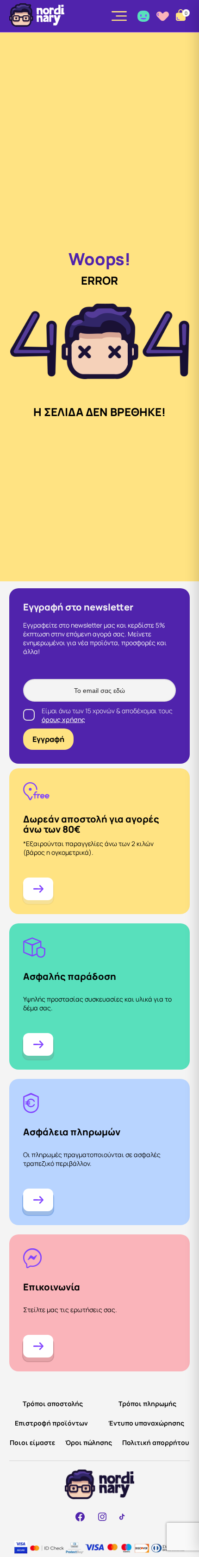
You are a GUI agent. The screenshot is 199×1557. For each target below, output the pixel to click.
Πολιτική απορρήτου (155, 1442)
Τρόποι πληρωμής (147, 1403)
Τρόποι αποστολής (53, 1403)
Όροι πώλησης (88, 1442)
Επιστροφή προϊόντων (51, 1423)
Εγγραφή (48, 739)
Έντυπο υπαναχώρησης (146, 1423)
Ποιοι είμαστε (32, 1442)
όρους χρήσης (63, 719)
